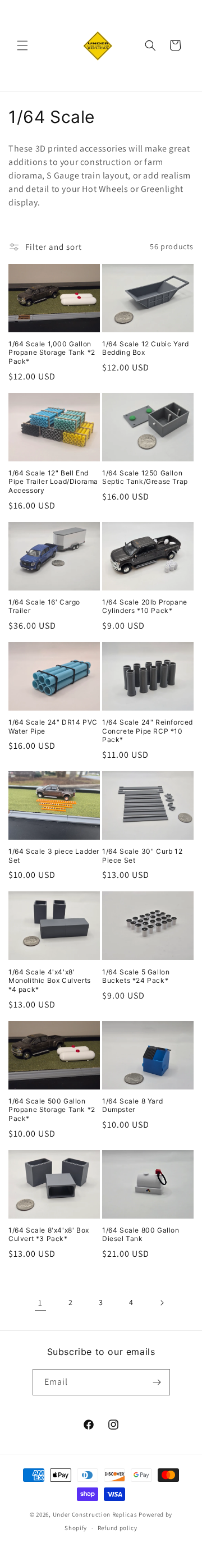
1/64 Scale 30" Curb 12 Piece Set (142, 855)
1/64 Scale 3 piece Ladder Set (53, 855)
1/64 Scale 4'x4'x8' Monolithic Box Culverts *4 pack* (49, 981)
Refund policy (117, 1528)
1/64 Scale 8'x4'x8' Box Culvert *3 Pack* (48, 1234)
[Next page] (161, 1302)
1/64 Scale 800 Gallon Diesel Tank (141, 1234)
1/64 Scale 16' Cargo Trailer (44, 606)
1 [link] (40, 1302)
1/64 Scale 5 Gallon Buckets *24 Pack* (135, 976)
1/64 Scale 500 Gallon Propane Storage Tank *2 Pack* (51, 1110)
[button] (22, 45)
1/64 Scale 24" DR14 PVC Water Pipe (53, 726)
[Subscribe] (157, 1382)
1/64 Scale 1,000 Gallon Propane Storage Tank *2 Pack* (51, 352)
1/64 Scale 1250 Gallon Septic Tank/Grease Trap (145, 477)
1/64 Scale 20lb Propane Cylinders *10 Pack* (144, 606)
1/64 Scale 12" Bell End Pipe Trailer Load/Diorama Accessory (53, 482)
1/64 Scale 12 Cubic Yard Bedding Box (145, 348)
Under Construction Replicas (95, 1514)
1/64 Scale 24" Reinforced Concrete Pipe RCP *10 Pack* (147, 731)
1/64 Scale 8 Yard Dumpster (132, 1105)
